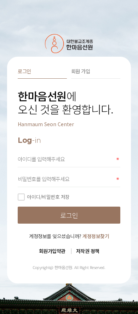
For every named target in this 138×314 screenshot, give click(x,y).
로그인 (24, 71)
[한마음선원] (69, 43)
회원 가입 (80, 71)
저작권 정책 (87, 250)
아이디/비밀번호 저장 (48, 196)
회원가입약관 (52, 250)
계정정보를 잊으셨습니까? (69, 236)
